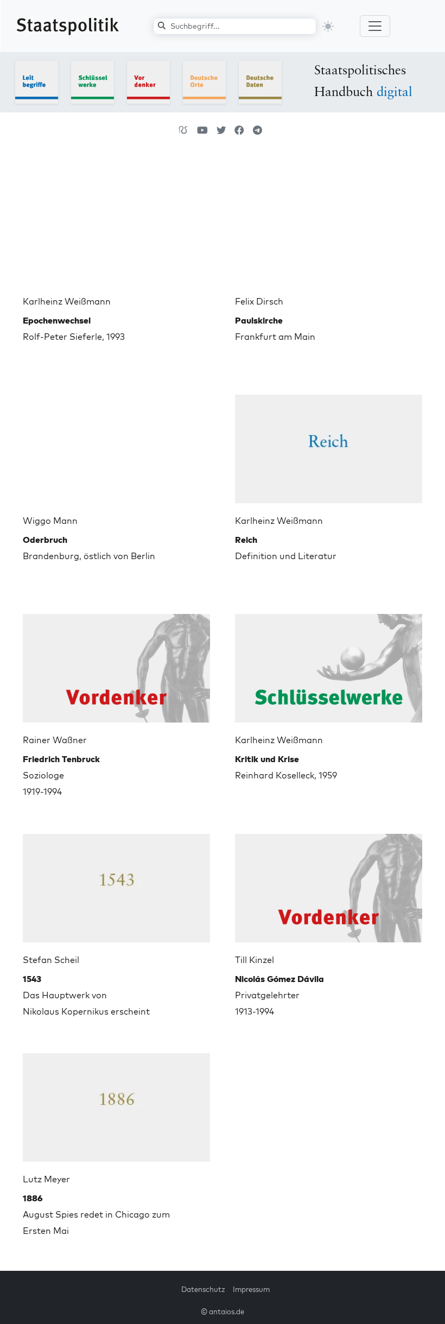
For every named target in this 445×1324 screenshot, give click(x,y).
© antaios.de (222, 1311)
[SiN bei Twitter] (221, 130)
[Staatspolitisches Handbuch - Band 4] (204, 81)
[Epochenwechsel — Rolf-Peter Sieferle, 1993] (116, 225)
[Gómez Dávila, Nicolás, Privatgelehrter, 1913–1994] (328, 883)
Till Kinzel (254, 959)
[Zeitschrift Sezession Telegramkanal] (257, 130)
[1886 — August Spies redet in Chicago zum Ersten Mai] (116, 1103)
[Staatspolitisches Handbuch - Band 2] (92, 81)
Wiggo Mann (50, 520)
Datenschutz (203, 1289)
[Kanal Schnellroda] (202, 130)
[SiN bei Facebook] (239, 130)
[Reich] (328, 444)
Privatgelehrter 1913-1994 (279, 995)
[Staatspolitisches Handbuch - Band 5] (260, 81)
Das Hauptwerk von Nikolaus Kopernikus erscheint (86, 995)
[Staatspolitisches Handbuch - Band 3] (148, 81)
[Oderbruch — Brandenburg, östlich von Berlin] (116, 444)
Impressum (251, 1289)
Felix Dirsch (259, 301)
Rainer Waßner (55, 739)
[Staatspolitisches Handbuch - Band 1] (36, 81)
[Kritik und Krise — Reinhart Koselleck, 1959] (328, 664)
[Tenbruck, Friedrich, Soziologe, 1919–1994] (116, 664)
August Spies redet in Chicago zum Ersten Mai (96, 1214)
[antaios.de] (183, 130)
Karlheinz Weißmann (67, 301)
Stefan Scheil (51, 959)
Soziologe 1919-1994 (61, 775)
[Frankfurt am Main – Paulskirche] (328, 225)
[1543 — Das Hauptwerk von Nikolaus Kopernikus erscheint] (116, 883)
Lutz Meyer (46, 1179)
